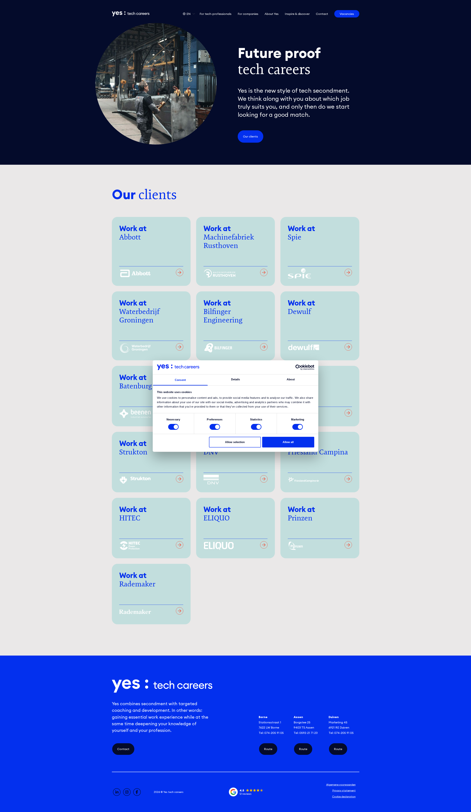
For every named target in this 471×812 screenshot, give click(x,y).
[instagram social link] (127, 792)
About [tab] (291, 379)
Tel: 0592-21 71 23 (306, 733)
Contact (123, 749)
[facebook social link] (137, 792)
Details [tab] (235, 379)
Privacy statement (344, 790)
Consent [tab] (180, 379)
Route (268, 749)
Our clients (250, 136)
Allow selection (235, 442)
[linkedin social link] (117, 792)
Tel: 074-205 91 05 (271, 733)
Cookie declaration (344, 796)
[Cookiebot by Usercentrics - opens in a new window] (298, 367)
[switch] (215, 427)
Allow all (288, 442)
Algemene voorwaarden (341, 784)
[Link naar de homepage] (130, 13)
